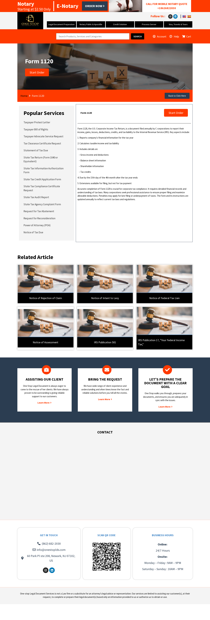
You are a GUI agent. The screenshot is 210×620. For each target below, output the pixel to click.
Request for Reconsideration (39, 218)
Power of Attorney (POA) (37, 225)
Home (24, 96)
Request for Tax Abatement (39, 211)
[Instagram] (170, 16)
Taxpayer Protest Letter (37, 122)
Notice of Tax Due (33, 232)
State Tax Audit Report (36, 197)
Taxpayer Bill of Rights (36, 129)
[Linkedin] (175, 16)
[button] (177, 96)
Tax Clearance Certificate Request (42, 143)
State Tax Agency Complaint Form (42, 204)
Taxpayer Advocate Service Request (43, 136)
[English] (184, 16)
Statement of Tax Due (36, 150)
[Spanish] (189, 16)
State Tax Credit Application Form (42, 179)
